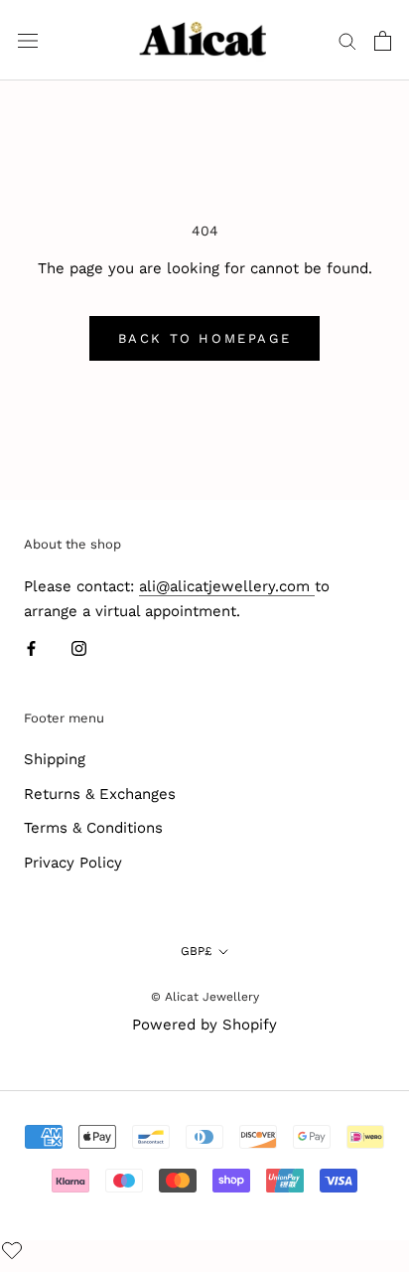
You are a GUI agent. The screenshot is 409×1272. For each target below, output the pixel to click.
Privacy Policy (73, 863)
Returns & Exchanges (100, 794)
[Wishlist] (14, 1253)
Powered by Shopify (204, 1025)
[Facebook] (31, 647)
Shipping (54, 759)
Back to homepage (205, 338)
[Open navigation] (28, 40)
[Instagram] (78, 647)
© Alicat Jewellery (205, 997)
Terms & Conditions (93, 828)
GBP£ (196, 951)
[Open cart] (382, 41)
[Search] (347, 40)
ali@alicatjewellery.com (227, 586)
